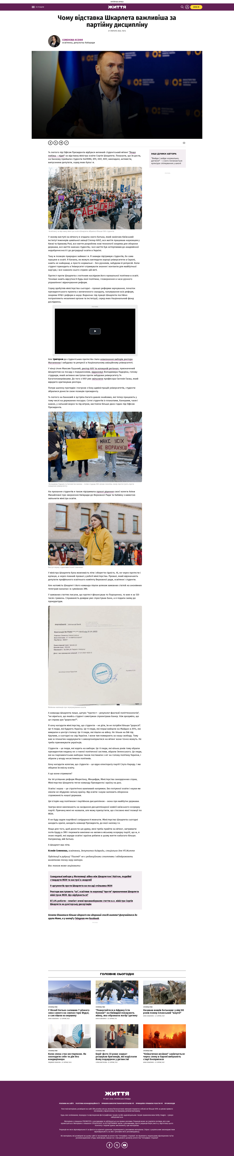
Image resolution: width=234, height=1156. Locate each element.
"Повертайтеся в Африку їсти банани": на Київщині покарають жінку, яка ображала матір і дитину (116, 1013)
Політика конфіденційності (88, 1103)
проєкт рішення (105, 491)
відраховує (97, 371)
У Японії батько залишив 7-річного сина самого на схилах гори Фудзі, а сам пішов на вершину (68, 1013)
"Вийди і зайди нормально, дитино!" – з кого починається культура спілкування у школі (166, 161)
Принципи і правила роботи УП (149, 1103)
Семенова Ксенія (72, 39)
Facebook (94, 918)
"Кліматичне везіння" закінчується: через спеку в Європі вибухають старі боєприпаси (164, 1056)
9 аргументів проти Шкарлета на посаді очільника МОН (81, 885)
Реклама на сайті (66, 1103)
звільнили (97, 378)
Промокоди (170, 1103)
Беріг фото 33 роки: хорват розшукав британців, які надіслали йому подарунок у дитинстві (116, 1056)
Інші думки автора (163, 153)
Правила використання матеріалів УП (118, 1103)
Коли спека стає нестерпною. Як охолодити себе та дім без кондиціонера (67, 1056)
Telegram (80, 918)
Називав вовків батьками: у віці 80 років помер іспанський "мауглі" (163, 1011)
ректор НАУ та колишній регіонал (100, 368)
